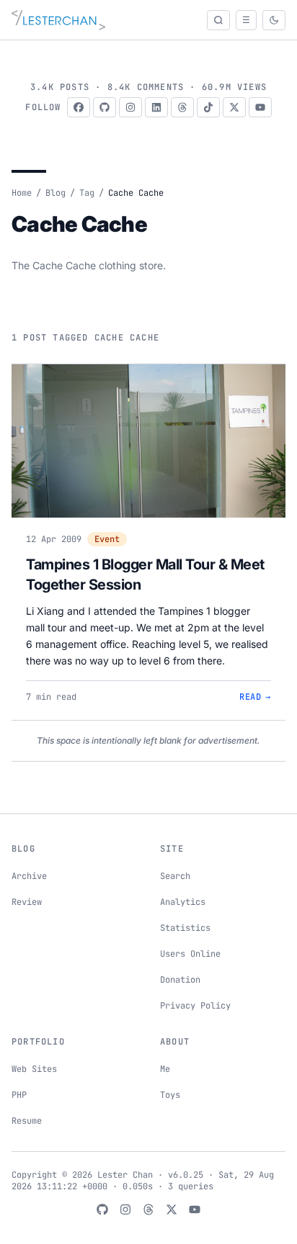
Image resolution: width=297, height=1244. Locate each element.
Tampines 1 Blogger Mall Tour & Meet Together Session (145, 574)
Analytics (182, 902)
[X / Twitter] (234, 107)
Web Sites (34, 1069)
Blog (55, 193)
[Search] (218, 20)
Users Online (190, 954)
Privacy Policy (195, 1005)
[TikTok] (208, 107)
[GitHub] (104, 107)
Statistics (185, 928)
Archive (29, 876)
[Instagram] (130, 107)
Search (175, 876)
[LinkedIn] (156, 107)
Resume (27, 1121)
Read (255, 697)
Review (27, 902)
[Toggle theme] (273, 20)
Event (107, 539)
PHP (19, 1095)
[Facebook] (78, 107)
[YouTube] (260, 107)
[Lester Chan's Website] (58, 20)
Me (165, 1069)
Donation (180, 980)
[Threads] (182, 107)
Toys (170, 1095)
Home (22, 193)
